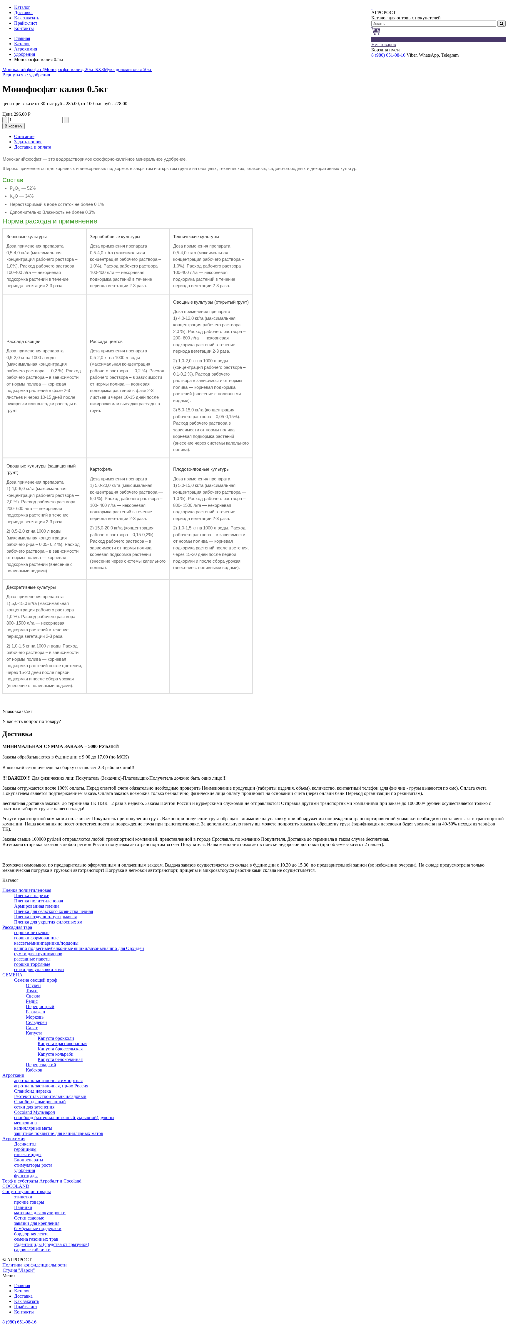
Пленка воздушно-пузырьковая (45, 916)
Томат (32, 990)
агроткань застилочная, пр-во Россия (51, 1085)
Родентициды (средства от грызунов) (51, 1244)
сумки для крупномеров (38, 953)
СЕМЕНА (12, 974)
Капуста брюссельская (60, 1048)
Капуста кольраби (55, 1054)
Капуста (34, 1032)
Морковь (35, 1017)
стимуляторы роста (33, 1165)
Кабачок (34, 1069)
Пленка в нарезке (31, 895)
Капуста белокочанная (60, 1059)
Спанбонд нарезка (32, 1091)
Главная (22, 38)
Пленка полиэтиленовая (26, 890)
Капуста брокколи (56, 1038)
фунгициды (26, 1175)
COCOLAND (15, 1186)
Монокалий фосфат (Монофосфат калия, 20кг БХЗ (53, 69)
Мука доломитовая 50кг (128, 69)
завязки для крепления (36, 1223)
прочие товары (29, 1202)
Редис (32, 1001)
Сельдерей (36, 1022)
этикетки (23, 1196)
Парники (23, 1207)
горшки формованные (36, 937)
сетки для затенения (34, 1106)
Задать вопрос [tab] (28, 141)
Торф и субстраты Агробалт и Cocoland (41, 1180)
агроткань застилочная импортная (48, 1080)
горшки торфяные (32, 964)
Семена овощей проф (35, 980)
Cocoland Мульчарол (34, 1112)
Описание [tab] (24, 136)
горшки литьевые (31, 932)
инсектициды (27, 1154)
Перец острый (40, 1006)
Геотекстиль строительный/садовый (50, 1096)
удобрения (24, 54)
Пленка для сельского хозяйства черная (53, 911)
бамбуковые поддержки (37, 1228)
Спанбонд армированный (40, 1101)
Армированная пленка (36, 906)
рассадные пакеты (32, 958)
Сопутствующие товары (26, 1191)
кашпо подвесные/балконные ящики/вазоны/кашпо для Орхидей (79, 948)
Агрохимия (25, 48)
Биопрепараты (28, 1159)
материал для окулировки (40, 1212)
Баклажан (35, 1011)
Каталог (22, 43)
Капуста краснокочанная (62, 1043)
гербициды (25, 1149)
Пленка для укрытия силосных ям (48, 921)
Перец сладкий (41, 1064)
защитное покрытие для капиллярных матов (58, 1133)
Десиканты (25, 1143)
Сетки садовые (29, 1217)
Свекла (33, 995)
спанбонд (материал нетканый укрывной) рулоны (64, 1117)
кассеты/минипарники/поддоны (46, 943)
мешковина (25, 1122)
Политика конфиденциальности (34, 1264)
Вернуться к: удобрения (26, 74)
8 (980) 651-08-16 (388, 55)
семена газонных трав (36, 1239)
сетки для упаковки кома (39, 969)
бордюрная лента (31, 1233)
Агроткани (13, 1075)
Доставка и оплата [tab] (32, 146)
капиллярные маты (33, 1128)
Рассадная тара (17, 927)
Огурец (33, 985)
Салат (32, 1027)
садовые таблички (32, 1249)
